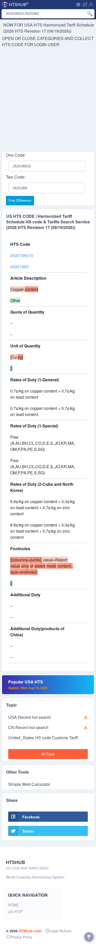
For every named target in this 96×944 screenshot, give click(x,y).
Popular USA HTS (27, 684)
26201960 (19, 266)
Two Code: (15, 177)
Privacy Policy (21, 936)
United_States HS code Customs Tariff (43, 737)
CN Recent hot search (28, 727)
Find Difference (20, 201)
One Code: (16, 155)
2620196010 (21, 255)
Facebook (31, 816)
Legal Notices (60, 930)
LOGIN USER (46, 44)
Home (13, 904)
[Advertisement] (48, 98)
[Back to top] (88, 936)
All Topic (48, 754)
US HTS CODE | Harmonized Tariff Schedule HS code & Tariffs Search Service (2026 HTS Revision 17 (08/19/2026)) (48, 221)
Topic (11, 705)
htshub (19, 4)
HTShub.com (30, 930)
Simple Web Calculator (29, 784)
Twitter (28, 831)
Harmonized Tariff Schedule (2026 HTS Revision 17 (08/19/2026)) (48, 28)
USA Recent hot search (29, 717)
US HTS (14, 911)
